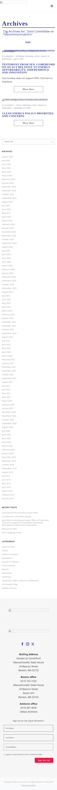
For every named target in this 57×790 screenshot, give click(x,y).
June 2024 (6, 254)
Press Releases (8, 565)
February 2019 (8, 495)
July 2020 (6, 431)
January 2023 (8, 318)
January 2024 (8, 273)
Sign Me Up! (44, 760)
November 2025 (9, 190)
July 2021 (6, 386)
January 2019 (8, 498)
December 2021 (9, 367)
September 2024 (9, 243)
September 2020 (9, 423)
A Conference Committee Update (16, 516)
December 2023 (9, 277)
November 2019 (9, 461)
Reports (5, 569)
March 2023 (7, 311)
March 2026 (7, 175)
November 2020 (9, 416)
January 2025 (8, 228)
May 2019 (6, 483)
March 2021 (7, 401)
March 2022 (7, 356)
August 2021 (7, 382)
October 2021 (8, 374)
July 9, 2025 (18, 59)
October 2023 (8, 284)
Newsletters (7, 558)
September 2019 (9, 468)
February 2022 (8, 359)
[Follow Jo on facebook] (22, 644)
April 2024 (6, 262)
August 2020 (7, 427)
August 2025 (7, 202)
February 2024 (8, 269)
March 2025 (7, 220)
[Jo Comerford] (28, 6)
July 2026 (6, 160)
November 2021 (9, 371)
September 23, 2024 (22, 108)
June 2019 (6, 480)
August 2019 (7, 472)
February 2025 (8, 224)
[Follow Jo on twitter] (32, 644)
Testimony (20, 56)
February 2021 (8, 404)
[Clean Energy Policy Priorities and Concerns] (25, 99)
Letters (18, 105)
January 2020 (8, 453)
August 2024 (7, 247)
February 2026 (8, 179)
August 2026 (7, 157)
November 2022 (9, 326)
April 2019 (6, 487)
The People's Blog (9, 584)
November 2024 (9, 235)
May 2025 (6, 213)
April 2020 (6, 442)
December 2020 (9, 412)
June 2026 (6, 164)
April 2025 (6, 217)
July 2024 (6, 250)
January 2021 (8, 408)
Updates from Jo (9, 588)
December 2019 (9, 457)
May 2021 (6, 393)
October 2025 (8, 194)
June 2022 (6, 344)
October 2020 (8, 419)
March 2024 (7, 265)
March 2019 (7, 491)
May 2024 (6, 258)
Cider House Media (28, 785)
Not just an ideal (9, 529)
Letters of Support (10, 554)
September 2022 (9, 333)
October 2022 (8, 329)
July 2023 (6, 296)
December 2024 (9, 232)
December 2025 (9, 187)
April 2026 (6, 172)
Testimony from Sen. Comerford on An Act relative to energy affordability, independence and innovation (28, 68)
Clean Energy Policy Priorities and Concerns (28, 114)
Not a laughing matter (12, 532)
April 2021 (6, 397)
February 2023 (8, 314)
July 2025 (6, 205)
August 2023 (7, 292)
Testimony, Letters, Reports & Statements (20, 580)
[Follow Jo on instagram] (27, 644)
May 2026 (6, 168)
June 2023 (6, 299)
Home (28, 42)
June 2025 (6, 209)
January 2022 (8, 363)
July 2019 (6, 476)
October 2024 (8, 239)
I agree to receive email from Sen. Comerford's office (24, 754)
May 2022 (6, 348)
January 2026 (8, 183)
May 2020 (6, 438)
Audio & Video (8, 547)
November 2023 (9, 281)
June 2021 (6, 389)
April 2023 (6, 307)
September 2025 (9, 198)
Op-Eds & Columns (10, 562)
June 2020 (6, 434)
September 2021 (9, 378)
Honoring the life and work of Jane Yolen (20, 513)
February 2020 (8, 450)
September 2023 (9, 288)
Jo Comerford (7, 56)
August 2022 (7, 337)
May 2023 (6, 303)
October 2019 (8, 465)
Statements (7, 573)
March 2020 (7, 446)
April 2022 (6, 352)
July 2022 (6, 341)
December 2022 (9, 322)
